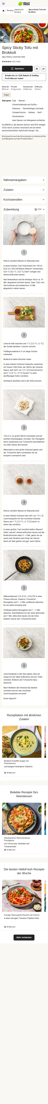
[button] (24, 190)
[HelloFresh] (24, 4)
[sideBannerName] (24, 158)
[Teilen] (43, 68)
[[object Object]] (36, 68)
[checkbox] (3, 62)
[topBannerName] (24, 19)
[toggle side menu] (3, 3)
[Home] (3, 10)
